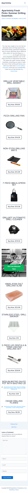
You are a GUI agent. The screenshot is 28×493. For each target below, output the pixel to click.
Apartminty (6, 3)
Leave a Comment (6, 18)
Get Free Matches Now (14, 268)
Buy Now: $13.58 (14, 206)
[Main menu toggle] (25, 3)
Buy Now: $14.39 (14, 137)
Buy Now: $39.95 (14, 370)
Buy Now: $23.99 (14, 307)
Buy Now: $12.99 (14, 172)
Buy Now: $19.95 (14, 105)
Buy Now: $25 (14, 394)
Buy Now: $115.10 (14, 241)
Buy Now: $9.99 (14, 412)
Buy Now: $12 (14, 338)
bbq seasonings (17, 70)
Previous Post (14, 424)
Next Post (14, 427)
